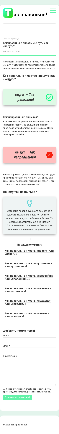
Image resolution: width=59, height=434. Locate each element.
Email (6, 346)
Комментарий (10, 356)
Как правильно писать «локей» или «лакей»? (29, 252)
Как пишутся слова (11, 51)
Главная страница (11, 39)
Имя (6, 335)
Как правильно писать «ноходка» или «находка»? (28, 302)
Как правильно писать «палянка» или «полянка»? (28, 289)
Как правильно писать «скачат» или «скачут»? (27, 314)
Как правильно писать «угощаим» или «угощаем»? (28, 264)
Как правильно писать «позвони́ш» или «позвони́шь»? (29, 277)
